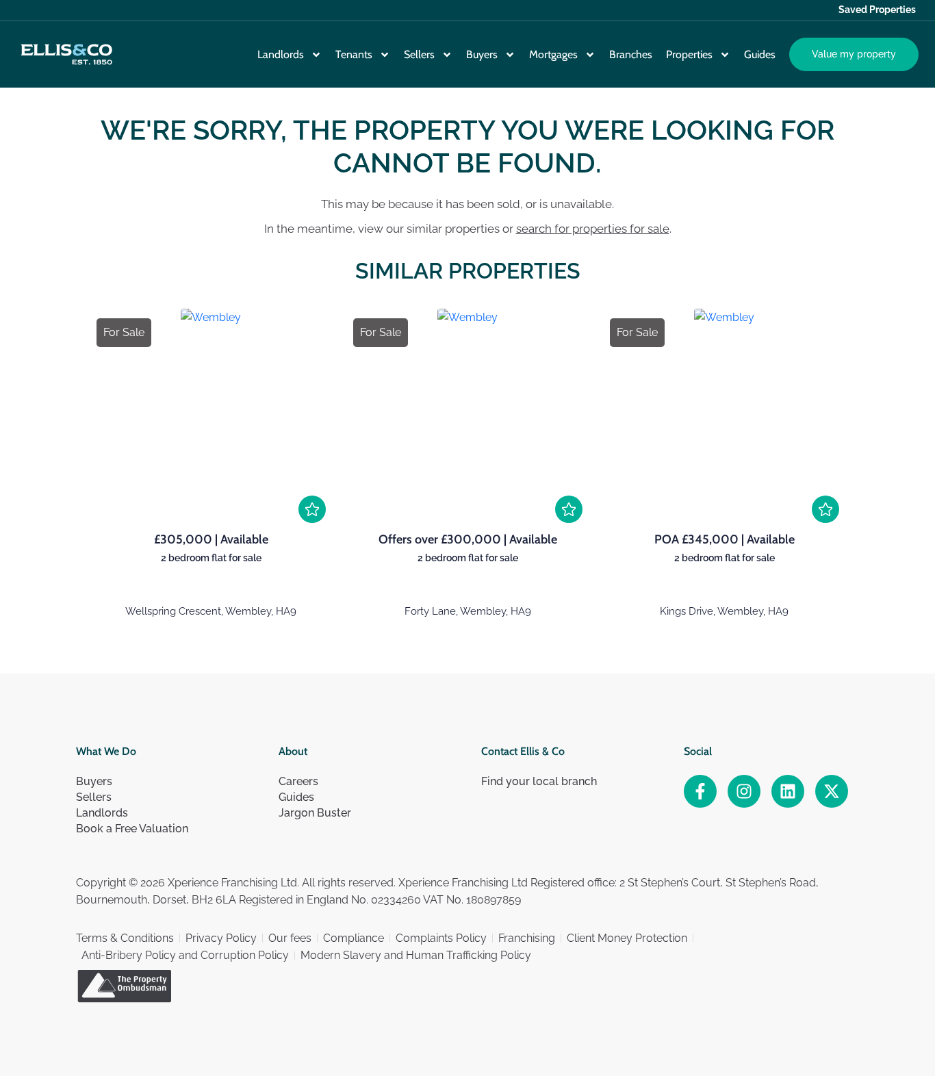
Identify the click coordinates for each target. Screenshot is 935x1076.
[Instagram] (744, 791)
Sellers (419, 54)
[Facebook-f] (700, 791)
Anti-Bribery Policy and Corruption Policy (185, 955)
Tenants (353, 54)
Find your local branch (539, 781)
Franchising (526, 938)
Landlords (280, 54)
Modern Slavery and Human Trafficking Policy (415, 955)
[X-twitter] (831, 791)
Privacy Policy (221, 938)
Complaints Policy (441, 938)
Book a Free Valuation (132, 828)
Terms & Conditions (125, 938)
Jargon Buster (315, 812)
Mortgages (553, 54)
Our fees (289, 938)
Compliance (353, 938)
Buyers (482, 54)
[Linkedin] (787, 791)
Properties (689, 54)
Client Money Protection (627, 938)
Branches (630, 54)
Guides (760, 54)
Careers (298, 781)
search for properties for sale (592, 228)
